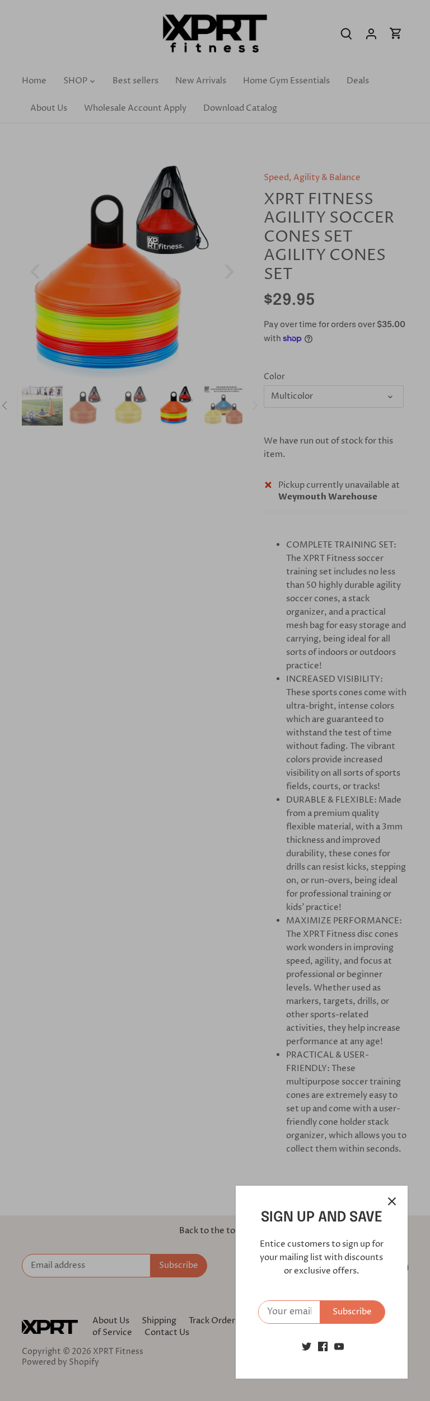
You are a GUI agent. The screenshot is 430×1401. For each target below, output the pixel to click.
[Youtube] (339, 1346)
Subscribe (352, 1312)
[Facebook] (323, 1346)
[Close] (392, 1201)
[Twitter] (306, 1346)
